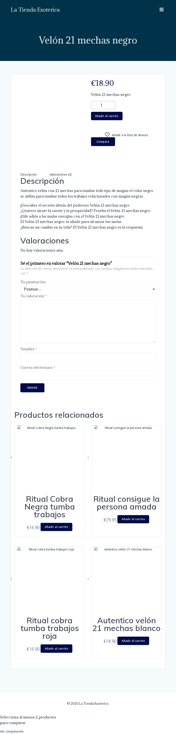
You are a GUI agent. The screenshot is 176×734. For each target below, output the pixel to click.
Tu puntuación (33, 282)
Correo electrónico (37, 367)
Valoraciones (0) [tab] (60, 174)
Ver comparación (12, 731)
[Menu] (161, 9)
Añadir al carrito (106, 116)
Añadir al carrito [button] (56, 527)
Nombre (28, 349)
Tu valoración (33, 296)
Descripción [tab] (28, 174)
